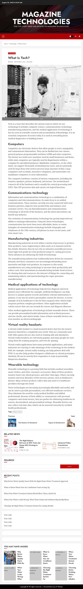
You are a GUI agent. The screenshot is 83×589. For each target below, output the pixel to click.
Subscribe (79, 36)
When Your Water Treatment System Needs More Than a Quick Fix (30, 493)
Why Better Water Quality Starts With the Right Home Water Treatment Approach (36, 481)
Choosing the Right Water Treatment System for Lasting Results (28, 506)
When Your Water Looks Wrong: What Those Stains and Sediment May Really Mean (36, 500)
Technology (12, 53)
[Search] (75, 36)
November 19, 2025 (64, 448)
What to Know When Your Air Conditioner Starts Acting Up (27, 487)
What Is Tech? (17, 412)
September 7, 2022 (20, 62)
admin (11, 62)
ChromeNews (48, 587)
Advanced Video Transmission (64, 444)
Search (9, 460)
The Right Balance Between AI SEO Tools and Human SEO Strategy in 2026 (29, 444)
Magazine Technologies (41, 18)
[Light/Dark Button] (71, 36)
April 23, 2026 (25, 450)
